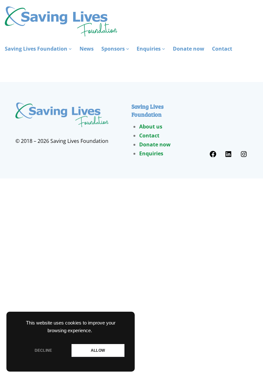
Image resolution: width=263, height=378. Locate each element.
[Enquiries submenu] (163, 48)
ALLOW (98, 350)
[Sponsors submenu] (127, 48)
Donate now (155, 144)
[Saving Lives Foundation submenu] (70, 48)
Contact (149, 135)
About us (150, 126)
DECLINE (43, 350)
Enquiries (151, 153)
